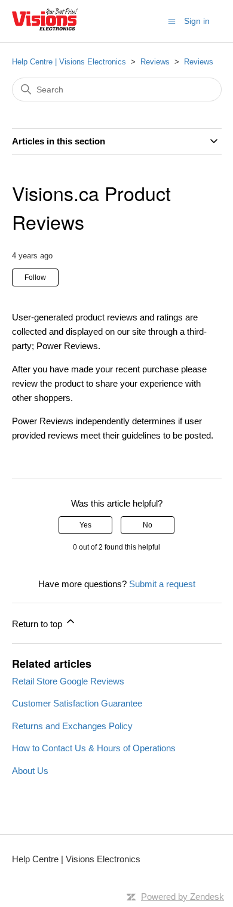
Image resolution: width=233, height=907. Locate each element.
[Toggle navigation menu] (172, 21)
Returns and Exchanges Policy (72, 726)
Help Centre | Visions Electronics (69, 61)
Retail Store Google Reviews (68, 681)
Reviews (155, 61)
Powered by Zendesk (182, 896)
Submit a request (162, 584)
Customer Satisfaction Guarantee (77, 703)
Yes (85, 525)
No (147, 525)
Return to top (38, 624)
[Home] (45, 27)
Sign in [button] (197, 21)
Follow (35, 277)
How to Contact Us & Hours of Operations (94, 748)
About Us (30, 771)
